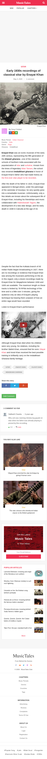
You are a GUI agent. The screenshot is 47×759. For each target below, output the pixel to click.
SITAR (23, 67)
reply (19, 427)
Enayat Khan (21, 367)
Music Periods (23, 681)
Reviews (23, 708)
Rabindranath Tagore (26, 203)
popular (20, 8)
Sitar (23, 470)
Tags (23, 692)
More (23, 636)
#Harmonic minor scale (13, 754)
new (11, 8)
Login (23, 731)
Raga (10, 144)
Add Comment (8, 396)
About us (23, 727)
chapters (31, 8)
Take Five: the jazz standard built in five (18, 628)
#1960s (39, 754)
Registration (23, 734)
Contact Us (23, 738)
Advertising (23, 704)
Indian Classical (18, 140)
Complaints (23, 711)
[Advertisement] (23, 36)
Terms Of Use (23, 715)
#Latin (19, 750)
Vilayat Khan (36, 367)
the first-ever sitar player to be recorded (19, 178)
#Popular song (9, 750)
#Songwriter (38, 750)
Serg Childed (16, 129)
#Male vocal (27, 750)
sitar (18, 165)
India (10, 142)
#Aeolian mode (29, 754)
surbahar (28, 165)
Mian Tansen (27, 168)
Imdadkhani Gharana (14, 372)
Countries (23, 688)
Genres (23, 684)
